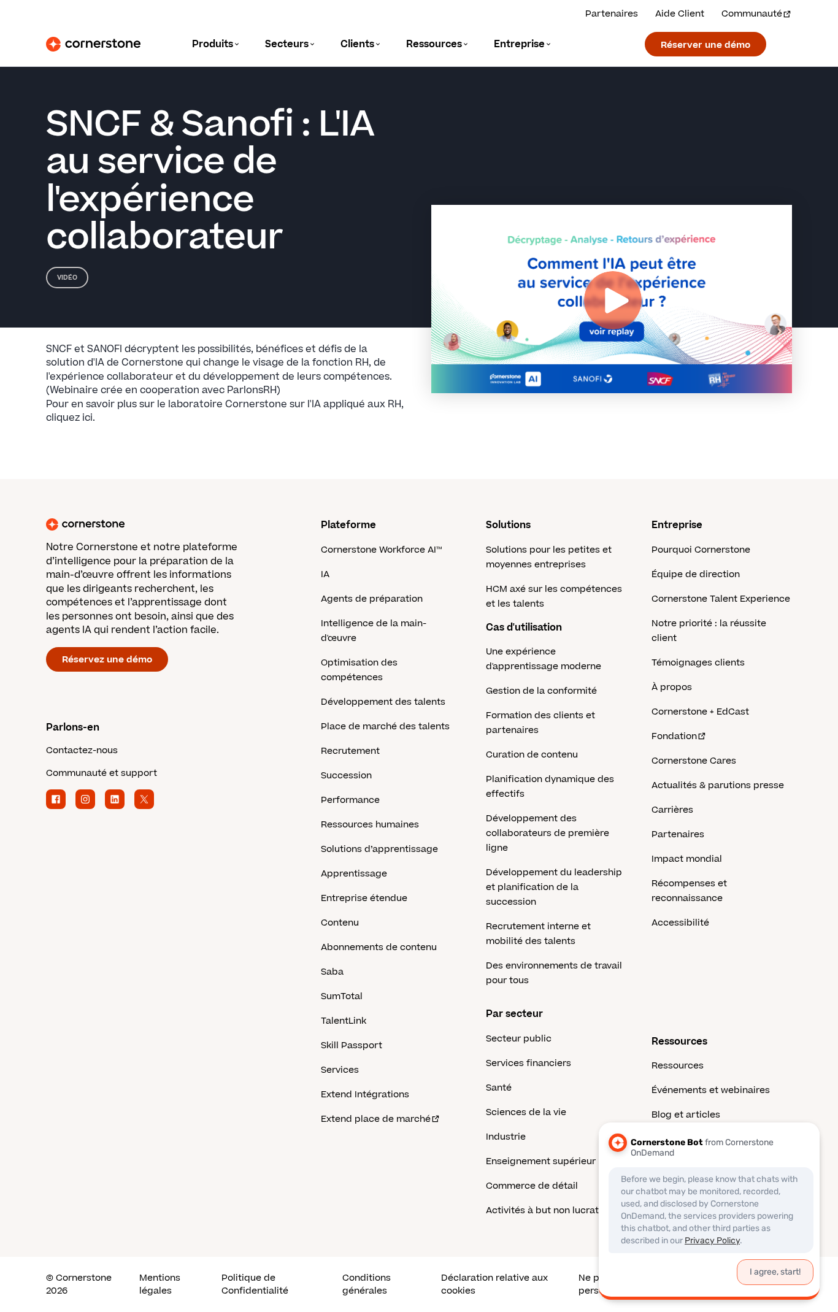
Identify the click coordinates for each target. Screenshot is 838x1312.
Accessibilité (680, 922)
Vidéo (67, 277)
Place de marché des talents (385, 726)
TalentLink (343, 1021)
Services (340, 1070)
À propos (672, 687)
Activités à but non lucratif (545, 1210)
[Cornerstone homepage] (164, 524)
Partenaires (611, 13)
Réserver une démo (705, 45)
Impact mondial (687, 859)
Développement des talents (383, 702)
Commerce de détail (532, 1186)
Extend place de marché (376, 1119)
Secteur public (519, 1038)
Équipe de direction (696, 574)
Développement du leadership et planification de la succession (554, 887)
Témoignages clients (698, 662)
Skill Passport (351, 1045)
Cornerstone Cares (694, 760)
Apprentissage (354, 873)
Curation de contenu (532, 754)
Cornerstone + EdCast (700, 711)
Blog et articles (686, 1114)
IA (325, 574)
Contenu (340, 922)
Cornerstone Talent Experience (721, 599)
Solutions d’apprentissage (379, 849)
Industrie (506, 1136)
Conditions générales (366, 1284)
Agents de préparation (372, 599)
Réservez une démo (107, 659)
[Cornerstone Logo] (93, 44)
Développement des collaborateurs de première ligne (547, 833)
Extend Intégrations (365, 1094)
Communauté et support (101, 773)
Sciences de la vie (526, 1112)
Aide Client (679, 13)
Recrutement (350, 751)
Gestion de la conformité (541, 691)
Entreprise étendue (364, 898)
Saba (332, 971)
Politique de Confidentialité (254, 1284)
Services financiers (528, 1063)
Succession (346, 775)
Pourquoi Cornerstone (701, 549)
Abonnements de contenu (379, 947)
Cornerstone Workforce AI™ (381, 549)
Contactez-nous (82, 750)
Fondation (674, 736)
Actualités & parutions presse (718, 785)
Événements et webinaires (711, 1090)
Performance (350, 800)
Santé (499, 1087)
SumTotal (342, 996)
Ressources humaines (370, 824)
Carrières (672, 810)
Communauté (751, 13)
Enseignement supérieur (541, 1161)
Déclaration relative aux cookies (494, 1284)
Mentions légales (159, 1284)
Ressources (678, 1065)
